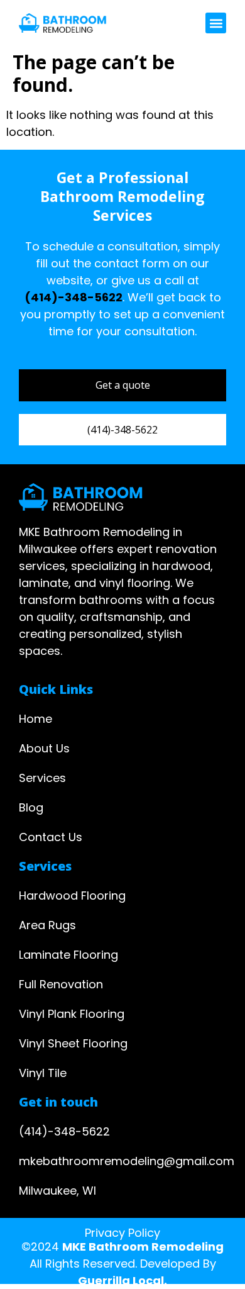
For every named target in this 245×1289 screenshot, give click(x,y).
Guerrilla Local (121, 1280)
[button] (215, 23)
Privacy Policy (122, 1233)
